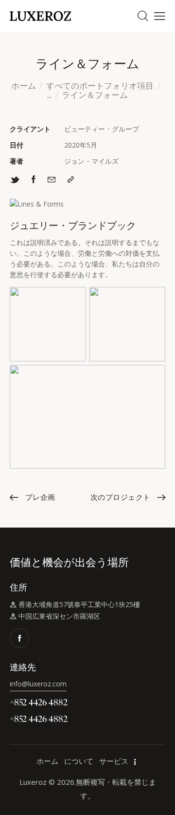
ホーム (23, 86)
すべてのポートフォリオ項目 (100, 85)
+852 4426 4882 (39, 702)
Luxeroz (33, 782)
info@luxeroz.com (38, 683)
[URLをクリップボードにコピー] (71, 179)
